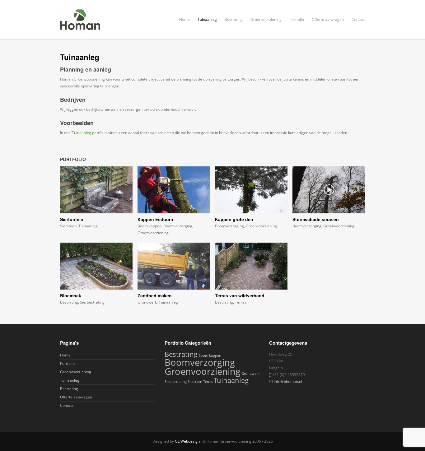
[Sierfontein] (96, 190)
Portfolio (296, 19)
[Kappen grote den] (251, 190)
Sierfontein (71, 219)
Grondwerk (147, 302)
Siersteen (68, 226)
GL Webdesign (187, 441)
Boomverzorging (177, 226)
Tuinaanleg (207, 19)
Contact (358, 19)
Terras (240, 302)
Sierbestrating (92, 302)
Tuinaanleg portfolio (89, 132)
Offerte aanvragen (328, 19)
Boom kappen (149, 226)
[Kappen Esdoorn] (174, 190)
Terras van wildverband (239, 295)
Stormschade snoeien (315, 219)
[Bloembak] (96, 266)
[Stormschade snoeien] (328, 190)
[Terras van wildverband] (251, 266)
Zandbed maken (155, 295)
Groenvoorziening (266, 19)
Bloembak (70, 295)
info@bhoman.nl (288, 381)
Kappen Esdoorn (155, 219)
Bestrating (234, 19)
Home (184, 19)
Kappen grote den (234, 219)
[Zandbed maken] (174, 266)
